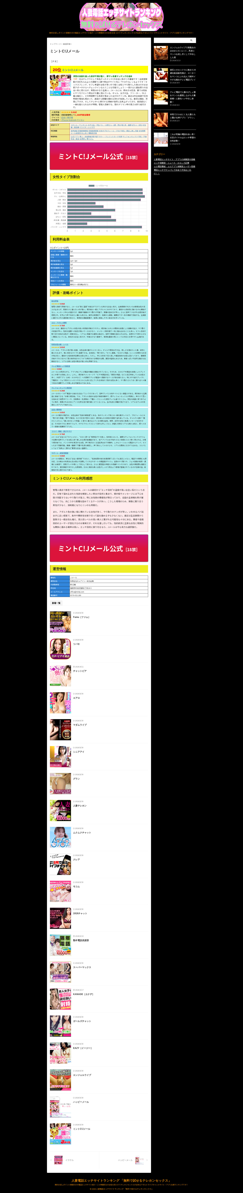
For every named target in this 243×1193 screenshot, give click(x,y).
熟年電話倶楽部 (81, 940)
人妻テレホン (80, 805)
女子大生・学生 (94, 125)
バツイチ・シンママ (87, 127)
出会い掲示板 (67, 117)
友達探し (83, 139)
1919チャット (80, 913)
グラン (76, 779)
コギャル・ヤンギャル (79, 125)
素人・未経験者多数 (87, 136)
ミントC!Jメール (73, 70)
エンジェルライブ (82, 1075)
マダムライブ (80, 725)
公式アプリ (75, 136)
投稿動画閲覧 (93, 131)
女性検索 (142, 131)
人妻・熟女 (116, 125)
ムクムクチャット (82, 832)
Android (72, 119)
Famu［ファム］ (81, 617)
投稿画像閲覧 (83, 131)
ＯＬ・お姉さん (106, 125)
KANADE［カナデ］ (83, 994)
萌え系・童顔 (126, 125)
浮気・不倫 (142, 136)
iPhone (64, 119)
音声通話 (74, 131)
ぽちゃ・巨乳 (137, 125)
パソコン (80, 119)
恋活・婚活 (75, 139)
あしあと (84, 133)
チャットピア (80, 671)
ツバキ (76, 644)
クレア (76, 859)
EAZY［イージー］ (83, 1048)
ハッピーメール (81, 1102)
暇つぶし (90, 139)
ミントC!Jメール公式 (99, 156)
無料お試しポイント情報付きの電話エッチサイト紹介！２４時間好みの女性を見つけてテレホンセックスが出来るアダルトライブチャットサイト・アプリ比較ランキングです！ (121, 1184)
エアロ (76, 698)
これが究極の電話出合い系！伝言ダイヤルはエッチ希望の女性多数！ (183, 137)
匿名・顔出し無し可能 (129, 131)
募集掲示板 (92, 133)
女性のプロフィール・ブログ (110, 131)
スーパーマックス (82, 967)
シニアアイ (78, 752)
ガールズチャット (82, 1021)
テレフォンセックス (130, 136)
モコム (76, 886)
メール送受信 (76, 133)
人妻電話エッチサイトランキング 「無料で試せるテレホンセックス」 (121, 1180)
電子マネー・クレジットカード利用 (108, 136)
